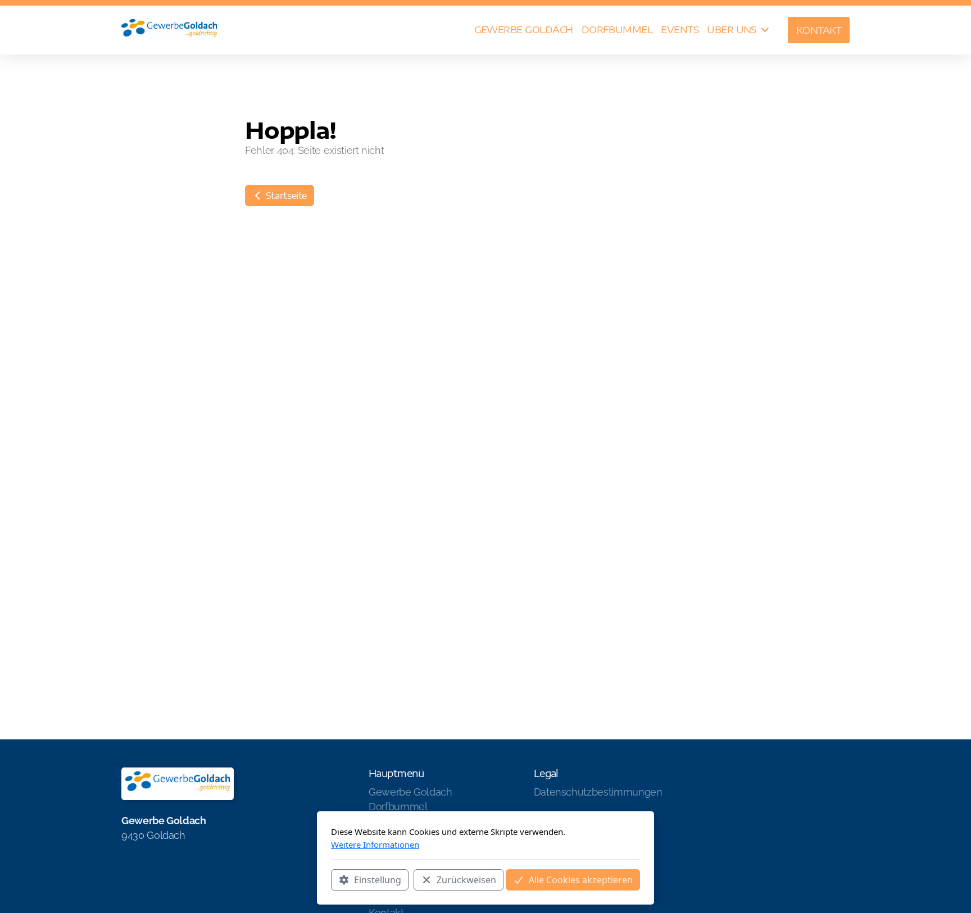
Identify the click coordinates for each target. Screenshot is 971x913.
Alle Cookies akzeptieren (581, 880)
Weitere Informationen (375, 844)
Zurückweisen (466, 880)
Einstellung (377, 880)
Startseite (285, 195)
